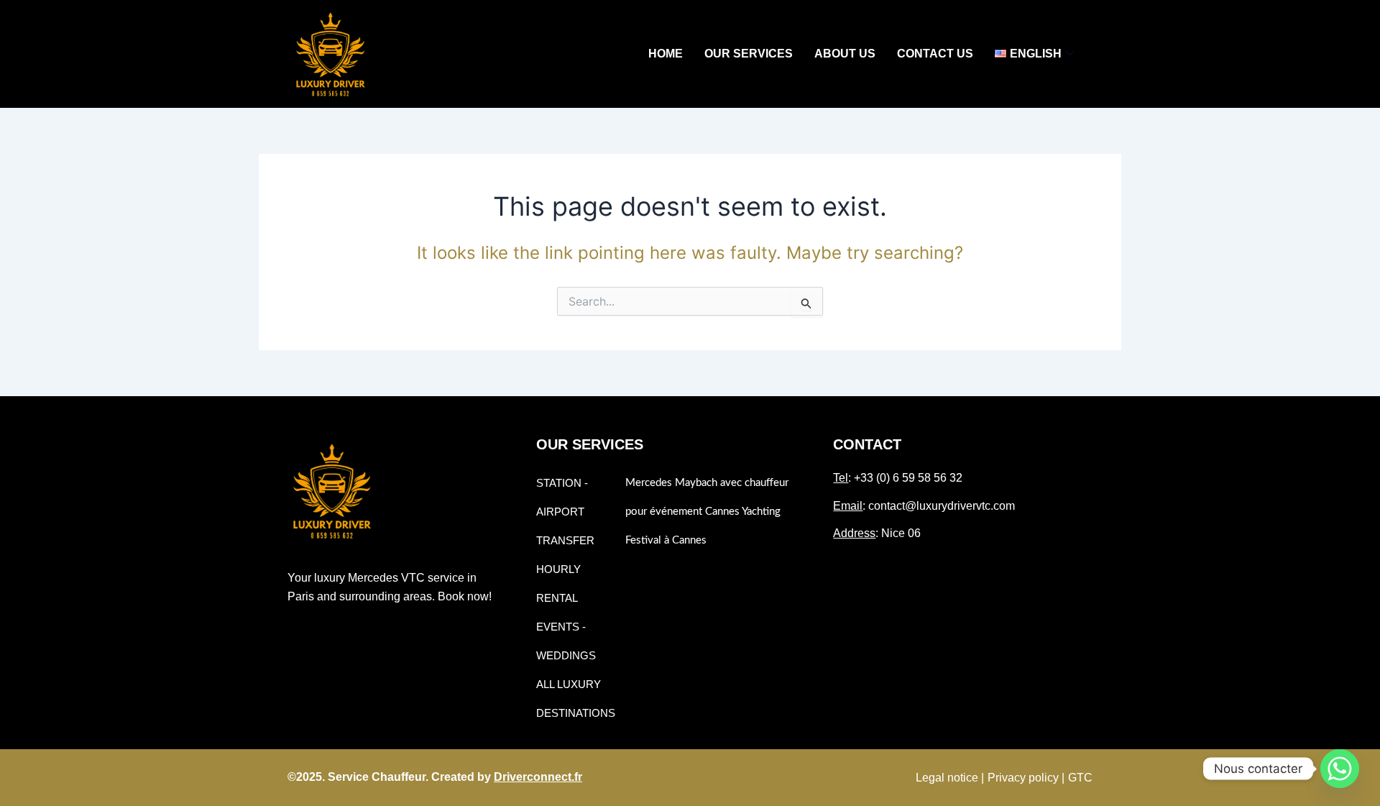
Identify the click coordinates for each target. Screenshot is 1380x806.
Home (665, 53)
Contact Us (935, 53)
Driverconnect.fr (538, 777)
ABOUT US (844, 53)
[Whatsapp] (1339, 768)
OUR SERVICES (748, 53)
